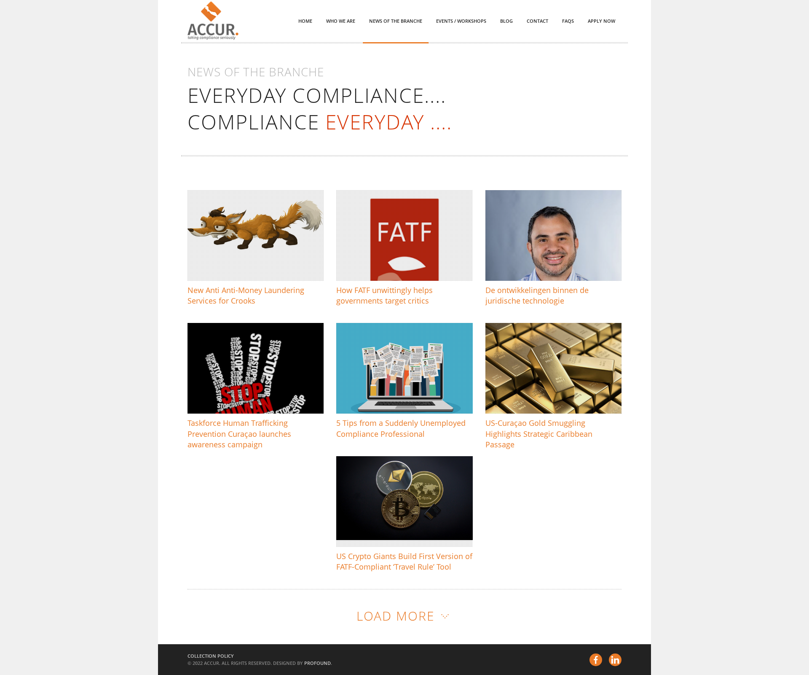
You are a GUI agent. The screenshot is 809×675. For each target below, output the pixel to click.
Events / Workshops (461, 21)
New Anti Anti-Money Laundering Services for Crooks (247, 251)
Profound (317, 663)
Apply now (601, 21)
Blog (506, 21)
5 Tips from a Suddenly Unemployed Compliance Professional (396, 384)
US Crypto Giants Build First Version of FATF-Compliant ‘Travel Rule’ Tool (403, 517)
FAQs (568, 21)
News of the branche (395, 21)
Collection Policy (211, 656)
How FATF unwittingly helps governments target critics (403, 255)
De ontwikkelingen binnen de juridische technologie (549, 255)
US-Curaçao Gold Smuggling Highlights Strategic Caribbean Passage (553, 384)
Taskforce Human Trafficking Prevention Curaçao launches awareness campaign (244, 379)
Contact (537, 21)
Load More (395, 615)
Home (305, 21)
